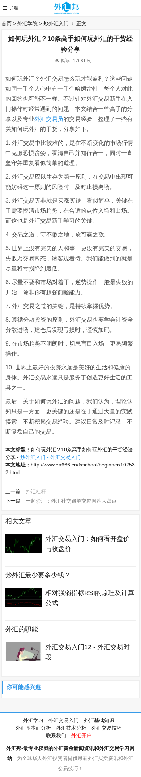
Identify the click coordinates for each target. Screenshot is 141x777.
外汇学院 (27, 23)
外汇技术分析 (71, 728)
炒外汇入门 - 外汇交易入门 (50, 457)
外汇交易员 (48, 119)
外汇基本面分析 (33, 728)
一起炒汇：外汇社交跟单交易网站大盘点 (71, 501)
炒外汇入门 (56, 23)
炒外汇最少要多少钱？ (37, 575)
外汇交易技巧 (106, 728)
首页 (6, 23)
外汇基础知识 (99, 720)
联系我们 (56, 735)
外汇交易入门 (63, 720)
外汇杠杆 (36, 491)
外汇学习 (33, 720)
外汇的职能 (21, 629)
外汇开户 (81, 735)
